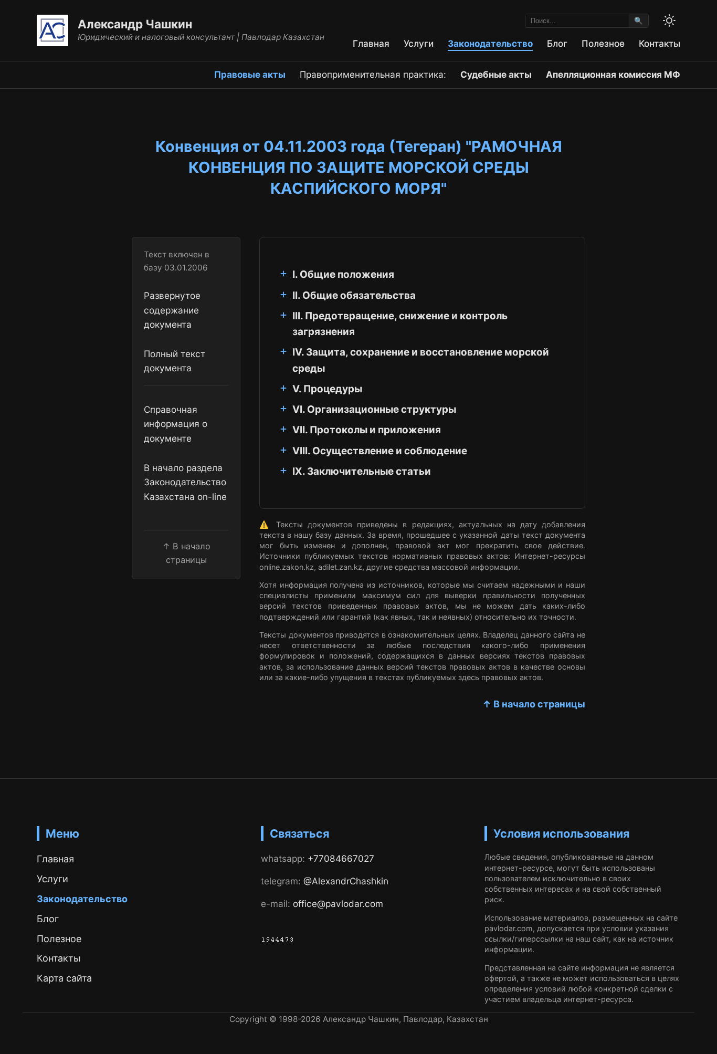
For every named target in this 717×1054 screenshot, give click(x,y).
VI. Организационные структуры (374, 409)
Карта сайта (64, 978)
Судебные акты (496, 74)
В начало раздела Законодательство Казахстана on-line (185, 483)
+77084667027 (341, 858)
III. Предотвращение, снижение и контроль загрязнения (400, 324)
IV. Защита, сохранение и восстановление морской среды (420, 360)
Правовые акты (250, 74)
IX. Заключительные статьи (361, 471)
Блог (557, 43)
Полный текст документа (174, 361)
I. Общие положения (343, 274)
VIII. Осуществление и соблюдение (379, 451)
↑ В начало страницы (533, 703)
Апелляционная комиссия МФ (613, 74)
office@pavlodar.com (338, 903)
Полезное (603, 43)
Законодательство (490, 43)
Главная (371, 43)
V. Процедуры (327, 389)
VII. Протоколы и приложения (366, 430)
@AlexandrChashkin (345, 880)
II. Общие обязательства (354, 295)
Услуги (419, 43)
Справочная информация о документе (175, 424)
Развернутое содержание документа (172, 310)
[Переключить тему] (669, 20)
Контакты (659, 43)
